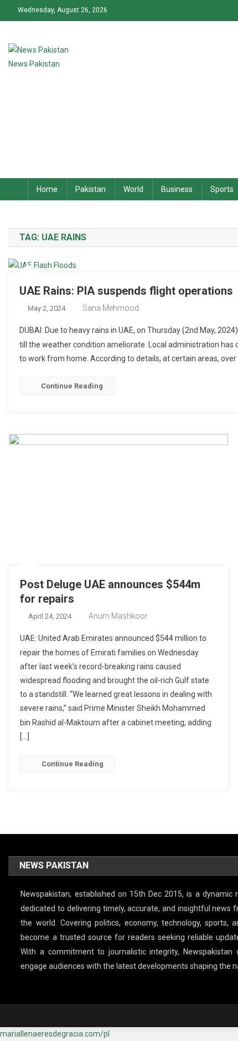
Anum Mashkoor (118, 616)
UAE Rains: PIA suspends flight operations (126, 290)
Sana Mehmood (110, 308)
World (133, 189)
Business (177, 189)
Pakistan (90, 189)
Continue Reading (72, 386)
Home (47, 189)
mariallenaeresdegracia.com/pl (55, 1033)
